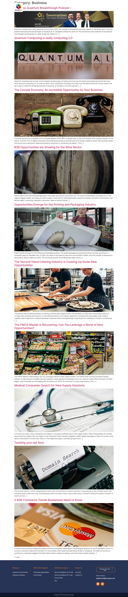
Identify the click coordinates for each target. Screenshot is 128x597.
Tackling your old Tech (29, 442)
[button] (105, 569)
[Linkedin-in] (102, 584)
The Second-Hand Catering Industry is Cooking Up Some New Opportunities (55, 263)
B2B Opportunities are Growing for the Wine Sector (48, 147)
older (17, 557)
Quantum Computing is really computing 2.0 (43, 38)
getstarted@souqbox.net (105, 578)
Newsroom (101, 7)
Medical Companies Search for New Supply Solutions (49, 385)
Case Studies (89, 7)
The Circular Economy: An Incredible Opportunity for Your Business (58, 90)
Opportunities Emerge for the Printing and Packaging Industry (55, 204)
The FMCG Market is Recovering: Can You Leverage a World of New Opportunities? (58, 326)
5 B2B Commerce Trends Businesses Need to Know (48, 500)
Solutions (77, 7)
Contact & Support (115, 7)
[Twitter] (98, 584)
